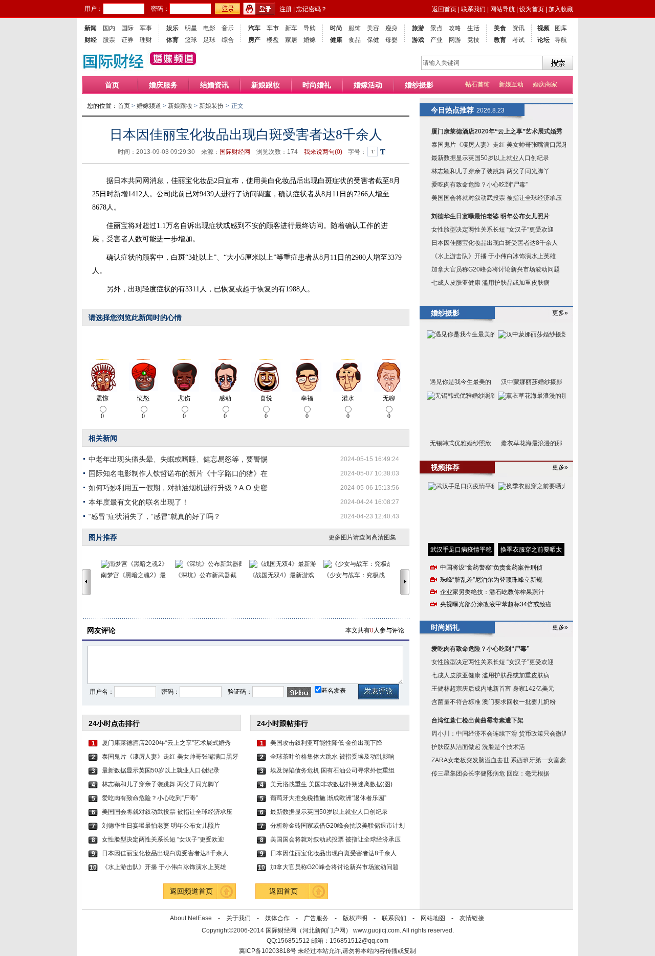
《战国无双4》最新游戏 (281, 575)
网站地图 (433, 918)
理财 (146, 39)
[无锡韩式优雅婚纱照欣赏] (460, 414)
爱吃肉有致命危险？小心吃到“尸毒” (150, 798)
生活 (473, 28)
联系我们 (473, 9)
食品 (354, 39)
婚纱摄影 (419, 85)
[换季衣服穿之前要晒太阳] (531, 512)
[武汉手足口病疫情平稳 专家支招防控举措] (461, 512)
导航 (561, 39)
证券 (127, 39)
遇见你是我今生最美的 (460, 381)
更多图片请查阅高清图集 (362, 537)
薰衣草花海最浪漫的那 (531, 443)
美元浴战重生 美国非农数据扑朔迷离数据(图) (331, 784)
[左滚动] (86, 581)
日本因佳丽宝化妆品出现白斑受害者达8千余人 (165, 853)
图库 (561, 28)
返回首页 (444, 9)
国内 (109, 28)
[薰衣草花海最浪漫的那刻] (531, 414)
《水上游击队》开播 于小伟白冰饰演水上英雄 (164, 867)
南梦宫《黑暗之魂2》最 (133, 575)
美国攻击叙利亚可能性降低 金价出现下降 (326, 742)
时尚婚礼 (316, 85)
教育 (500, 39)
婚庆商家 (545, 84)
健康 (336, 39)
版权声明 (355, 918)
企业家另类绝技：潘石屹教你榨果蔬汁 (492, 592)
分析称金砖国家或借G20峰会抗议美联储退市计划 (337, 825)
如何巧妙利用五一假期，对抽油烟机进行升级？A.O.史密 (178, 488)
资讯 (518, 28)
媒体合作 (277, 918)
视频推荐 (445, 467)
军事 (146, 28)
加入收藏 (561, 9)
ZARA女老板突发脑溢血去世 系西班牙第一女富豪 (498, 760)
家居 (291, 39)
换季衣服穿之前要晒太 (531, 549)
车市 (273, 28)
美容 (373, 28)
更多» (560, 312)
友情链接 (472, 918)
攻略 (455, 28)
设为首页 (531, 9)
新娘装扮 (211, 105)
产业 (436, 39)
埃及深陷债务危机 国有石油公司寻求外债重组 (332, 770)
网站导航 (502, 9)
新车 (291, 28)
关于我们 (238, 918)
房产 (254, 39)
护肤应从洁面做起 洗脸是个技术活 (478, 746)
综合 (228, 39)
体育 (172, 39)
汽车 (254, 28)
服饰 (354, 28)
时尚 (336, 28)
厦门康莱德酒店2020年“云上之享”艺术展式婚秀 (166, 742)
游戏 (418, 39)
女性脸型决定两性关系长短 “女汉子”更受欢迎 (163, 839)
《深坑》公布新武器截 (205, 575)
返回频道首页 (191, 891)
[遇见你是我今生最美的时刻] (460, 352)
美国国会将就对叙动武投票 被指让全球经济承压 (167, 811)
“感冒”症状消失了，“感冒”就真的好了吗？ (155, 516)
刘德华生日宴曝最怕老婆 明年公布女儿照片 (161, 825)
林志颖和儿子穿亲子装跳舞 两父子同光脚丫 (161, 784)
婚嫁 (309, 39)
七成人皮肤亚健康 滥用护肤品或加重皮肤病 (490, 282)
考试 (518, 39)
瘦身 (391, 28)
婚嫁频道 (149, 105)
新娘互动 (511, 84)
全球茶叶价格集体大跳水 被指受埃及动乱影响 (332, 756)
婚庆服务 (163, 85)
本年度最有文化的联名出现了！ (139, 502)
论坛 (543, 39)
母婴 (391, 39)
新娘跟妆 (265, 85)
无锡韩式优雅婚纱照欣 (460, 443)
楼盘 (273, 39)
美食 (500, 28)
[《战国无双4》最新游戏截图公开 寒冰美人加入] (286, 564)
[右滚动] (406, 581)
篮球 (191, 39)
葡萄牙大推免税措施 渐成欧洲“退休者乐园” (328, 798)
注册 (285, 9)
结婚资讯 (214, 85)
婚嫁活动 (368, 85)
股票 (109, 39)
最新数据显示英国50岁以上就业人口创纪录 (161, 770)
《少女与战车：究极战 (354, 575)
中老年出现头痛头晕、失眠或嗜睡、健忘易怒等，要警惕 (178, 459)
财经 (90, 39)
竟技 (473, 39)
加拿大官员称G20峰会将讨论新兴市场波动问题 (334, 867)
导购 (309, 28)
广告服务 (316, 918)
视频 (543, 28)
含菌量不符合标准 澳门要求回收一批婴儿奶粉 (493, 701)
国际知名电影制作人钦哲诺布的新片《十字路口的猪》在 (178, 473)
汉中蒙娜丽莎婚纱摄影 (531, 381)
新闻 (90, 28)
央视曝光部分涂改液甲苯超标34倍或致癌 (496, 604)
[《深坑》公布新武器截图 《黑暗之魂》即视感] (212, 564)
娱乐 (172, 28)
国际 (127, 28)
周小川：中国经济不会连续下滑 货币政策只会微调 (499, 733)
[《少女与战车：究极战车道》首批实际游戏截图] (360, 564)
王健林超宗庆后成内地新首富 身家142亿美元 (492, 688)
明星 (191, 28)
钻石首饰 (477, 84)
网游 (455, 39)
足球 (209, 39)
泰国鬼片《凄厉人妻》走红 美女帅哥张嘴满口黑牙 (170, 756)
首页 (112, 85)
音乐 (228, 28)
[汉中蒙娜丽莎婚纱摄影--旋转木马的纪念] (531, 352)
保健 (373, 39)
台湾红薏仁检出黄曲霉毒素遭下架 (477, 720)
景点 (436, 28)
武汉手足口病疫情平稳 (461, 549)
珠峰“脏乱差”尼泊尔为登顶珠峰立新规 (491, 579)
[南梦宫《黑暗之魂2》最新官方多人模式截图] (138, 564)
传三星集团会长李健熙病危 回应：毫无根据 (490, 773)
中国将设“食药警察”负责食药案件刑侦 (491, 567)
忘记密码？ (311, 9)
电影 (209, 28)
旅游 (418, 28)
